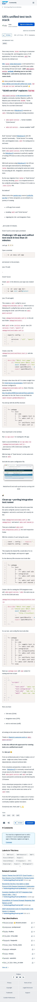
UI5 (13, 815)
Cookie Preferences (9, 997)
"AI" (29, 860)
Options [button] (19, 28)
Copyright (9, 987)
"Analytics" (16, 864)
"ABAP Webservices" (21, 854)
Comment (9, 842)
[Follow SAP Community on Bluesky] (17, 977)
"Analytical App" (7, 864)
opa (4, 815)
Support (27, 992)
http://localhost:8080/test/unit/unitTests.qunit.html (17, 393)
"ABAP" (31, 854)
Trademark (9, 992)
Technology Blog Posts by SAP (13, 880)
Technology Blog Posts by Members (12, 7)
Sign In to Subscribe (26, 24)
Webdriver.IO (19, 110)
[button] (3, 35)
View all (4, 967)
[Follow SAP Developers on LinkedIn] (23, 977)
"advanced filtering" (8, 860)
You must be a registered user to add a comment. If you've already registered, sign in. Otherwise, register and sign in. (18, 837)
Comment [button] (30, 823)
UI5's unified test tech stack (16, 18)
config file (30, 195)
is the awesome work (16, 95)
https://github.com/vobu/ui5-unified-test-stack (16, 84)
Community (12, 2)
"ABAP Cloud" (10, 854)
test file (4, 198)
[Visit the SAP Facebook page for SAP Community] (13, 977)
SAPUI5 (4, 43)
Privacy (9, 982)
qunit (8, 815)
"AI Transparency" (20, 860)
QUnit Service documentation (13, 383)
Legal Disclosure (28, 987)
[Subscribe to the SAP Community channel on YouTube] (20, 977)
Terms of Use (28, 982)
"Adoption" (19, 857)
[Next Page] (20, 866)
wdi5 (18, 815)
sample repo (17, 195)
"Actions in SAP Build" (8, 857)
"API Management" (27, 864)
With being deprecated (11, 64)
